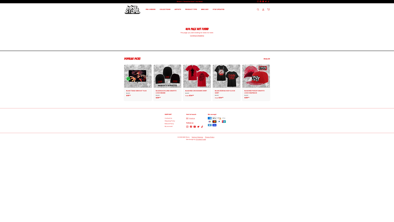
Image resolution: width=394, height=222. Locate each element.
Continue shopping (197, 36)
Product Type (191, 9)
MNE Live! (205, 9)
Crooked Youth (201, 139)
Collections (165, 9)
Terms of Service (197, 137)
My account (168, 126)
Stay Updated (218, 9)
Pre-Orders (151, 9)
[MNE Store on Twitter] (198, 127)
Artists (178, 9)
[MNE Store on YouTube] (195, 127)
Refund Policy (169, 124)
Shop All (267, 59)
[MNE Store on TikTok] (202, 127)
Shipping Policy (170, 121)
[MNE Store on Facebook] (191, 127)
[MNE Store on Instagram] (187, 127)
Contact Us (168, 118)
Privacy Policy (209, 137)
